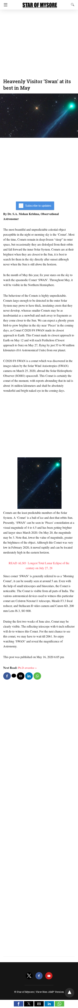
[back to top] (69, 993)
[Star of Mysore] (40, 3)
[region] (39, 42)
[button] (18, 1003)
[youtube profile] (48, 975)
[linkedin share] (29, 676)
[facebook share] (7, 676)
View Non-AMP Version (50, 991)
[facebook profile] (39, 975)
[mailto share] (20, 676)
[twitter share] (14, 676)
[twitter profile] (29, 975)
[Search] (71, 4)
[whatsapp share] (37, 676)
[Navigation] (4, 5)
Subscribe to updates (38, 205)
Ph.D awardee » (27, 668)
